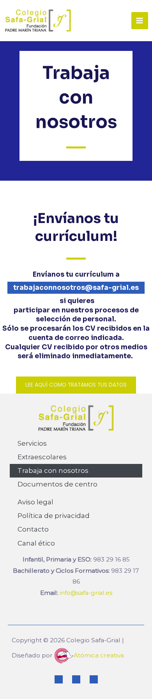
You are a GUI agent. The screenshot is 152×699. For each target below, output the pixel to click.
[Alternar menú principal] (139, 20)
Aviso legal (35, 502)
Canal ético (36, 543)
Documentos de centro (57, 484)
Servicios (32, 443)
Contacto (33, 529)
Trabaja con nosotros (53, 470)
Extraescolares (42, 457)
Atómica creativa (99, 655)
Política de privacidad (54, 515)
